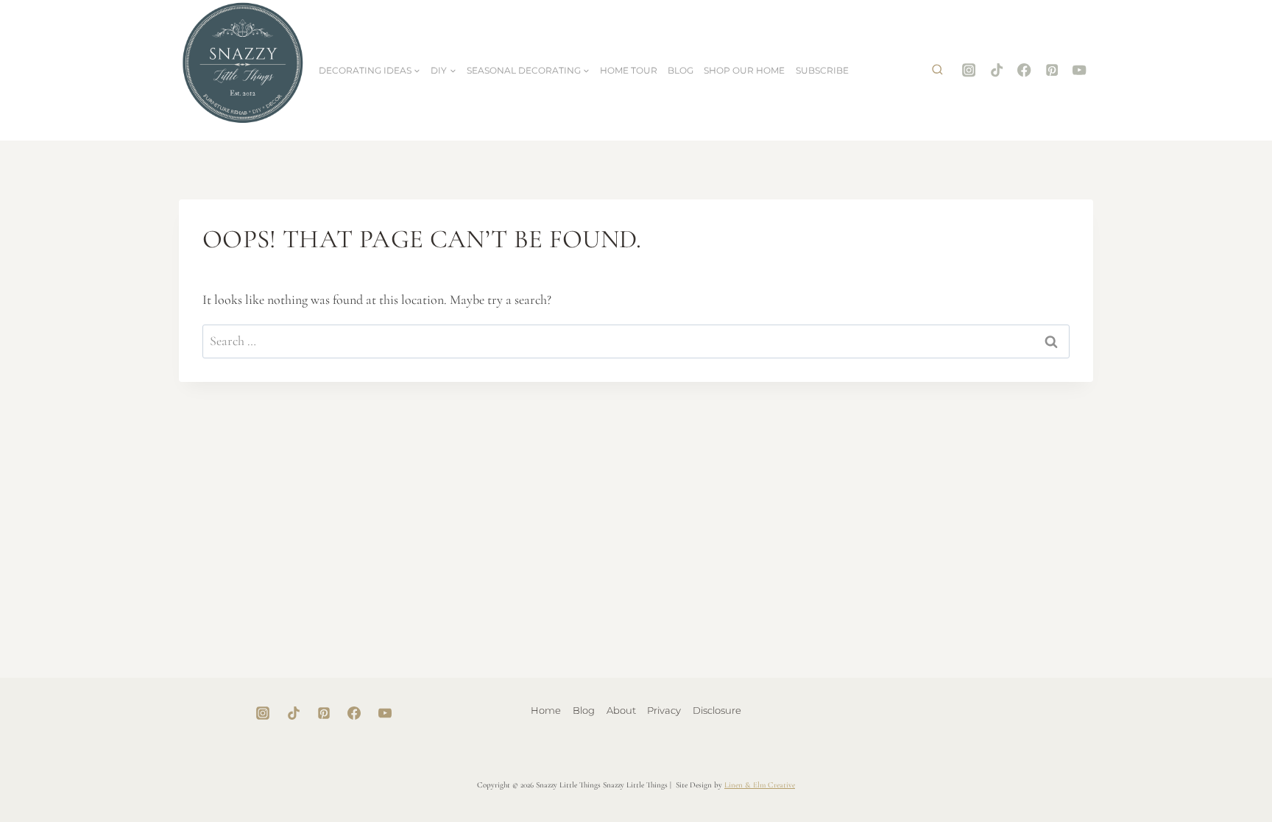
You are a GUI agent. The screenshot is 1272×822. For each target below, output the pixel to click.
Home (546, 710)
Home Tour (628, 70)
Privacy (664, 710)
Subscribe (822, 70)
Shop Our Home (744, 70)
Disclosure (717, 710)
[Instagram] (969, 70)
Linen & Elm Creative (759, 785)
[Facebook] (1024, 70)
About (621, 710)
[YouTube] (1079, 70)
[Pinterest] (1052, 70)
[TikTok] (996, 70)
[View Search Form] (937, 71)
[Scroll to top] (1214, 763)
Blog (680, 70)
